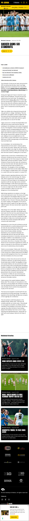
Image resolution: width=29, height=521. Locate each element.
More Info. (15, 517)
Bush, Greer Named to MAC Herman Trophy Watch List (12, 395)
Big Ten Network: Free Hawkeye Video (12, 72)
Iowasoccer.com (7, 77)
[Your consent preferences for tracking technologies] (2, 518)
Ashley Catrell (15, 88)
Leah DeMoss (23, 88)
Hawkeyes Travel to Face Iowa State (13, 431)
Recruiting (14, 7)
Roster (26, 7)
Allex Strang (21, 90)
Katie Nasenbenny (12, 90)
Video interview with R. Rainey (8, 80)
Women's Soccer (6, 40)
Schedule (20, 7)
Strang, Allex (13, 100)
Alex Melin (4, 90)
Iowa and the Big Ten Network (10, 70)
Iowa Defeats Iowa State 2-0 (13, 361)
